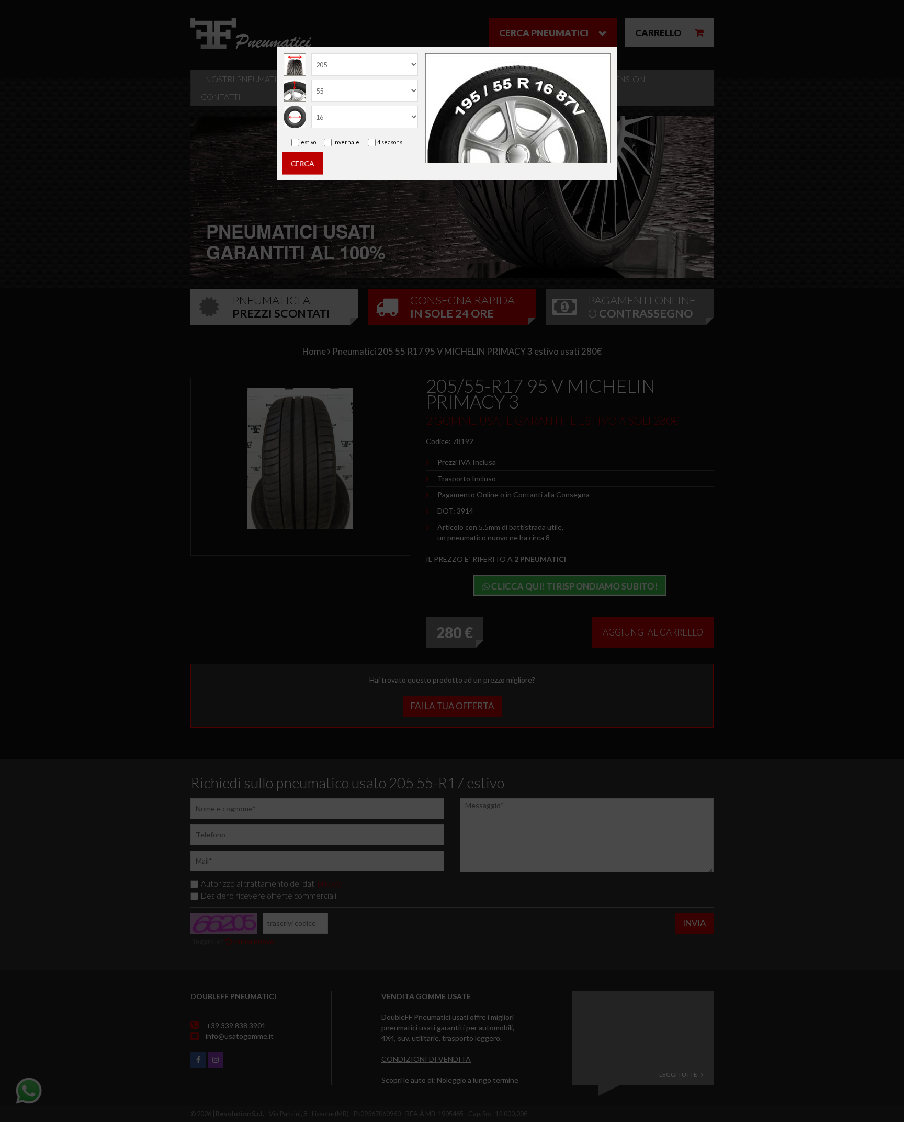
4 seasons (389, 142)
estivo (308, 142)
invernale (346, 142)
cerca (302, 163)
